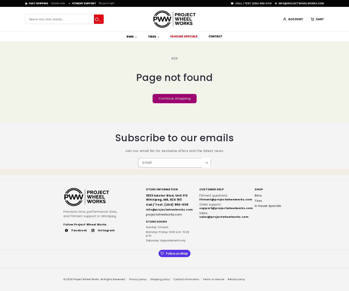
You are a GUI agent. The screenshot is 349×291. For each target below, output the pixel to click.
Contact (215, 36)
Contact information (186, 279)
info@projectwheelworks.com (299, 3)
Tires (152, 36)
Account (295, 19)
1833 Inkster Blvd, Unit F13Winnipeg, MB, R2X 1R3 (166, 197)
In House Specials (184, 36)
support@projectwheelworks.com (222, 208)
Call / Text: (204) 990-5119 (167, 205)
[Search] (99, 19)
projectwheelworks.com (164, 215)
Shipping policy (160, 279)
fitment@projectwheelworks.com (222, 199)
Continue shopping (175, 98)
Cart (320, 19)
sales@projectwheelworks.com (222, 217)
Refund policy (236, 279)
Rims (130, 36)
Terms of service (213, 279)
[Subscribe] (206, 162)
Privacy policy (138, 279)
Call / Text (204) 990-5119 (251, 3)
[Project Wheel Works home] (174, 19)
